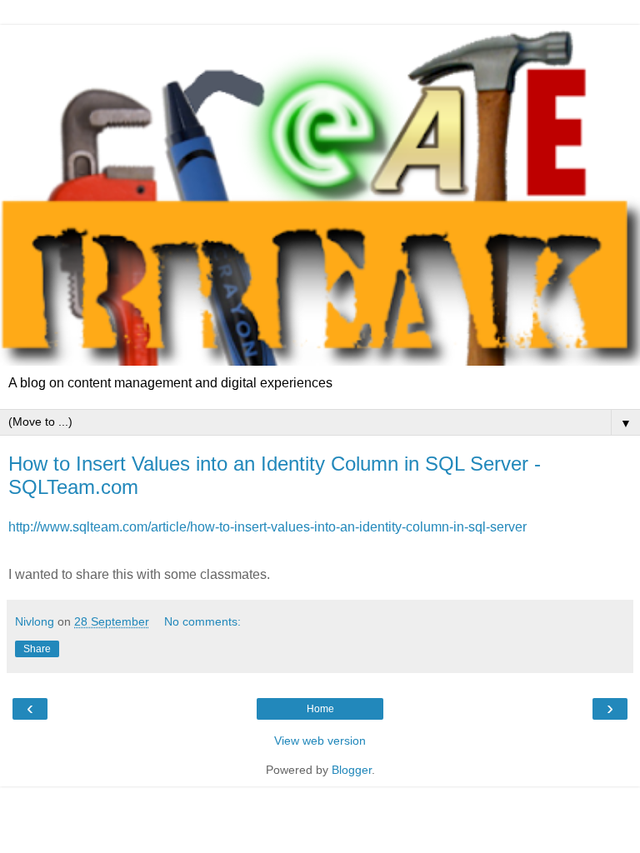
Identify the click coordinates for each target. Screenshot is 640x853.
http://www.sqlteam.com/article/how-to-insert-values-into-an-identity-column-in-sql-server (267, 527)
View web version (320, 740)
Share (37, 649)
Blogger (352, 769)
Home (320, 709)
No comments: (202, 621)
